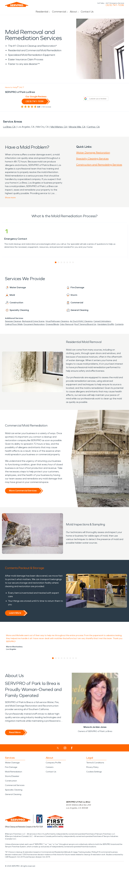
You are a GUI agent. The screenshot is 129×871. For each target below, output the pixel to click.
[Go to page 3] (61, 262)
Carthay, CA (93, 126)
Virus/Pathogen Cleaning (57, 321)
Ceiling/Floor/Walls (14, 324)
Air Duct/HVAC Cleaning (81, 321)
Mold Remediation (13, 771)
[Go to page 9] (76, 658)
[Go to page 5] (67, 262)
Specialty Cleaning (13, 790)
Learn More (15, 612)
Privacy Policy (92, 767)
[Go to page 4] (64, 262)
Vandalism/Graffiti (105, 324)
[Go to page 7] (73, 262)
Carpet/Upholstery (102, 321)
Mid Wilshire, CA (59, 126)
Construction (11, 781)
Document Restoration (34, 324)
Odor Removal (66, 324)
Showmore (10, 197)
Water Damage (12, 762)
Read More (15, 732)
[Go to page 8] (73, 658)
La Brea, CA (9, 126)
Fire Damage (11, 767)
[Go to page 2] (58, 262)
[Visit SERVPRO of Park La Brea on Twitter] (58, 748)
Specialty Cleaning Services (92, 158)
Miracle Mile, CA (77, 126)
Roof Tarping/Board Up (85, 324)
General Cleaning (13, 794)
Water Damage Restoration (93, 152)
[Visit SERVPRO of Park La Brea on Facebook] (71, 748)
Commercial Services (14, 785)
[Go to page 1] (55, 262)
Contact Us (87, 11)
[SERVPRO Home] (16, 4)
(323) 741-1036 (115, 5)
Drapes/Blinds (52, 324)
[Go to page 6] (70, 262)
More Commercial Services (23, 490)
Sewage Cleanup (13, 321)
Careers (49, 767)
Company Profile (53, 762)
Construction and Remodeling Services (99, 164)
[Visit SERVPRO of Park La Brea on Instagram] (65, 748)
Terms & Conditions (95, 762)
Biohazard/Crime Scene (33, 321)
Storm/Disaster (12, 776)
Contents (119, 324)
